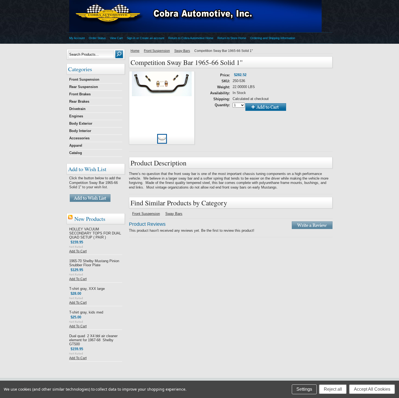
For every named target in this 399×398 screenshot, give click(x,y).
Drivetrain (77, 109)
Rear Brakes (79, 101)
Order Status (97, 38)
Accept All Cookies (372, 389)
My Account (77, 38)
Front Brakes (80, 94)
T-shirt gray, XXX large (87, 289)
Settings (304, 389)
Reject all (333, 389)
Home (135, 50)
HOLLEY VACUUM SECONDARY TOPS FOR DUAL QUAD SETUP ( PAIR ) (95, 233)
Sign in (131, 38)
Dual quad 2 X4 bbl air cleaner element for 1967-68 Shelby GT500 (93, 340)
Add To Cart (78, 251)
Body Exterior (80, 123)
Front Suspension (84, 79)
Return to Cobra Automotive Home (190, 38)
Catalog (75, 153)
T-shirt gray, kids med (86, 312)
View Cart (116, 38)
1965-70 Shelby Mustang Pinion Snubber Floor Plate (94, 263)
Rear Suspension (83, 87)
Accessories (79, 138)
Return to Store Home (231, 38)
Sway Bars (182, 50)
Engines (76, 116)
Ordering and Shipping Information (272, 38)
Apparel (75, 145)
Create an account (152, 38)
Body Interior (80, 131)
